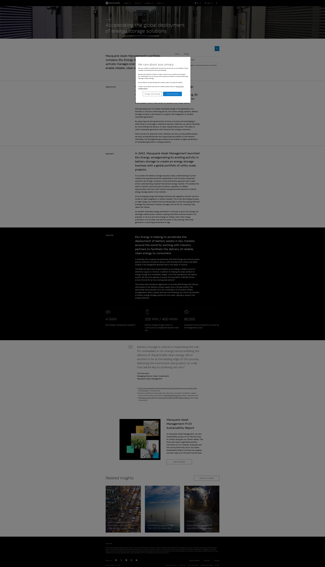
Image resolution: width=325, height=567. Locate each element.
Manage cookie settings (152, 94)
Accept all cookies (172, 94)
